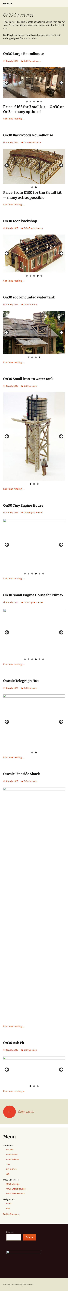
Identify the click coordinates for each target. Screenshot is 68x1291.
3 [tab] (34, 101)
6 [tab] (43, 573)
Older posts (20, 1111)
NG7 (8, 1208)
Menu (6, 3)
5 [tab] (41, 101)
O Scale (10, 1149)
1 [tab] (27, 101)
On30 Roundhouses (15, 1193)
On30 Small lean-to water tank (28, 379)
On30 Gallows (12, 1159)
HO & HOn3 (11, 1169)
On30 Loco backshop (20, 221)
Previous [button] (7, 83)
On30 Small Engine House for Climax (33, 595)
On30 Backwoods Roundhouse (28, 135)
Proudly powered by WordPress (18, 1284)
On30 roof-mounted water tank (29, 297)
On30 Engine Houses (33, 228)
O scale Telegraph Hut (21, 681)
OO (7, 1174)
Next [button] (61, 83)
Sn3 (8, 1164)
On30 (8, 1203)
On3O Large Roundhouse (23, 54)
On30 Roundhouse (32, 60)
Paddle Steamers (11, 1214)
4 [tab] (38, 101)
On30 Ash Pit (14, 1043)
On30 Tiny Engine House (23, 505)
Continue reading (14, 118)
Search (9, 1232)
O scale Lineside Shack (21, 774)
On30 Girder (12, 1154)
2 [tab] (30, 101)
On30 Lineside (30, 304)
